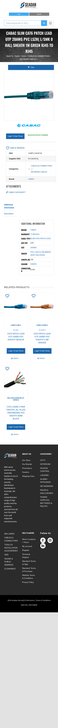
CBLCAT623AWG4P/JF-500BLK (16, 399)
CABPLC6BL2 (16, 325)
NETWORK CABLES (39, 172)
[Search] (44, 23)
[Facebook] (43, 540)
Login (19, 14)
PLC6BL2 (16, 330)
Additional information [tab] (9, 206)
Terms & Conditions (43, 600)
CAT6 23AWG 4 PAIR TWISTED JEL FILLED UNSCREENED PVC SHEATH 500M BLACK (15, 413)
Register (39, 14)
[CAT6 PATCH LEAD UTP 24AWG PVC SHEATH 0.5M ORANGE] (42, 306)
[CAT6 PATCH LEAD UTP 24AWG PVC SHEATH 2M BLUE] (16, 306)
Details (15, 358)
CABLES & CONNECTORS (41, 166)
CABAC (31, 179)
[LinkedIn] (43, 545)
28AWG (33, 247)
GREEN (33, 264)
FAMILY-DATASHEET (17, 192)
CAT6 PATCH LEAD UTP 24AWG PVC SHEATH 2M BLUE (16, 337)
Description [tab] (8, 214)
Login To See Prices (15, 136)
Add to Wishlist (17, 148)
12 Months (34, 234)
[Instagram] (50, 540)
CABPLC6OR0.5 (42, 325)
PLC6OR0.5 (42, 330)
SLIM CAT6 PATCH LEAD (40, 238)
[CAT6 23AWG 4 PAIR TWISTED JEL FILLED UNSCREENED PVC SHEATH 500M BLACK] (16, 379)
